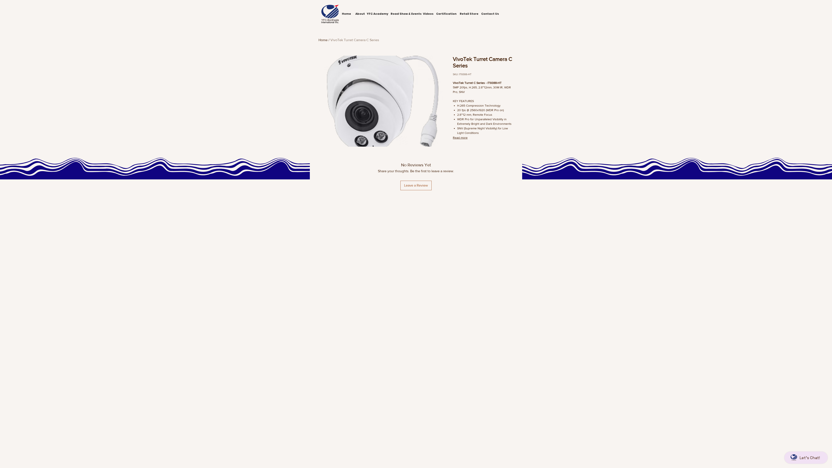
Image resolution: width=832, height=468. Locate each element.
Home (323, 40)
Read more (460, 137)
